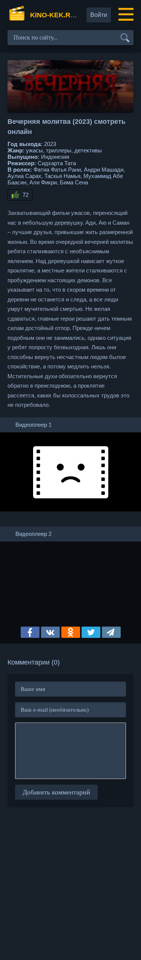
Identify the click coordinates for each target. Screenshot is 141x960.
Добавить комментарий (56, 792)
